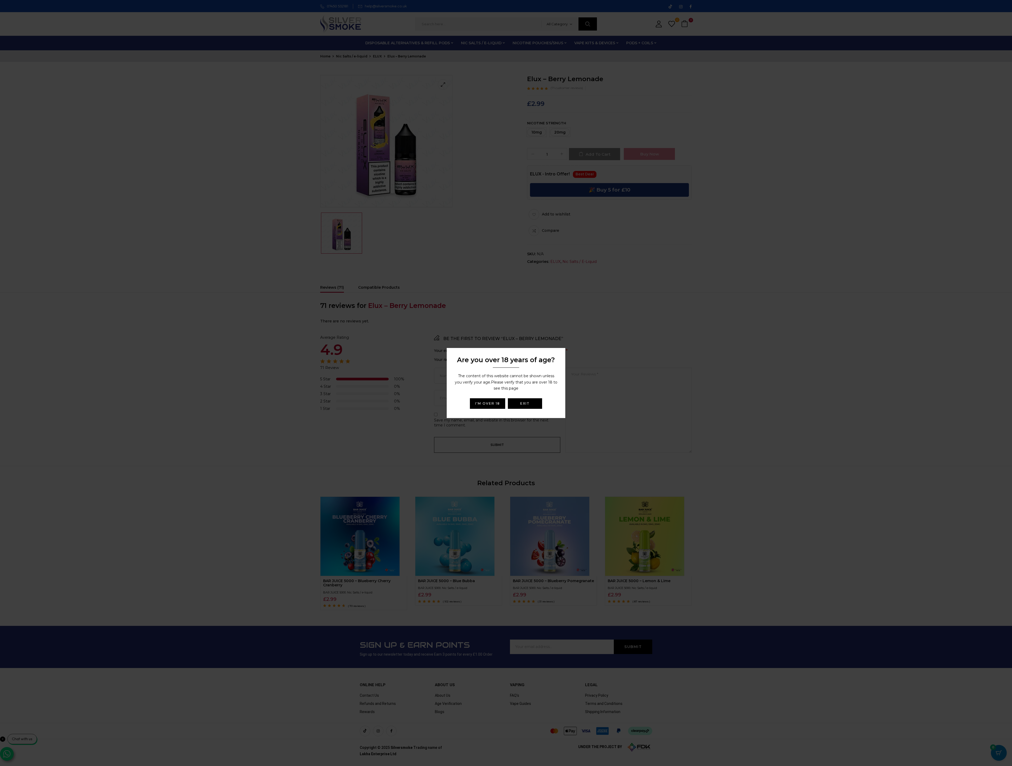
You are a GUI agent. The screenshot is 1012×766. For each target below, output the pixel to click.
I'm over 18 (487, 403)
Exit (525, 403)
